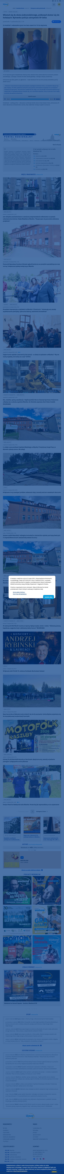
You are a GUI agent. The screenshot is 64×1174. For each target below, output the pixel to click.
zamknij (54, 1171)
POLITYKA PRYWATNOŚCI (20, 594)
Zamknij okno (48, 597)
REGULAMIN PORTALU (19, 592)
